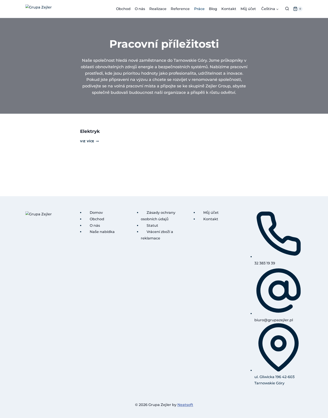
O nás (140, 9)
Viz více (89, 141)
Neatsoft (185, 405)
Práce (199, 9)
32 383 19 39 (264, 263)
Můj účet (248, 9)
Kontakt (228, 9)
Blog (213, 9)
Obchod (123, 9)
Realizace (157, 9)
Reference (180, 9)
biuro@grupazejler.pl (273, 320)
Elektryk (90, 131)
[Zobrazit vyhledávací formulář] (287, 9)
